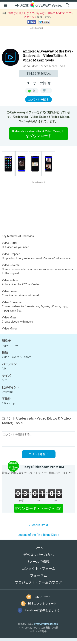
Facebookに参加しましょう (42, 610)
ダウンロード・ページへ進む (38, 508)
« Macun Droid (38, 525)
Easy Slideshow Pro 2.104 (43, 467)
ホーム (38, 548)
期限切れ (38, 73)
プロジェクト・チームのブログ (38, 582)
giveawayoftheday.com (45, 623)
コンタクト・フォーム (38, 568)
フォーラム (38, 575)
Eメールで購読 (38, 561)
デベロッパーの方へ (38, 555)
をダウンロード (40, 134)
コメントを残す (38, 99)
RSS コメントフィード (42, 603)
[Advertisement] (38, 38)
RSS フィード (42, 597)
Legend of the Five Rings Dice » (38, 535)
